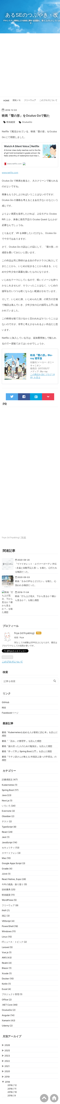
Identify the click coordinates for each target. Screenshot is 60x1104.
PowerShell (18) (10, 926)
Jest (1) (6, 837)
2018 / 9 (12, 1095)
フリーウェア (30, 100)
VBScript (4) (8, 921)
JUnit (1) (6, 873)
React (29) (7, 832)
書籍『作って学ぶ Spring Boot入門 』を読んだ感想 (27, 751)
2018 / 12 (12, 1085)
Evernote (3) (8, 811)
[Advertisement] (30, 65)
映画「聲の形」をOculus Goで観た (26, 115)
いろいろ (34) (9, 805)
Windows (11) (9, 931)
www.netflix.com (10, 172)
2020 (7, 1071)
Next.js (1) (7, 800)
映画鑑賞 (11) (8, 894)
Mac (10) (6, 858)
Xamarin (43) (8, 1020)
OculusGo (27, 122)
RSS (4, 707)
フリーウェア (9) (10, 905)
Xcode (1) (7, 973)
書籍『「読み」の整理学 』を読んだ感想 (21, 741)
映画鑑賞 (10, 122)
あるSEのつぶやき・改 (31, 15)
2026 (7, 1045)
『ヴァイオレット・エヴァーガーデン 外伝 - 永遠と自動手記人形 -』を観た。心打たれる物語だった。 (36, 567)
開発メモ (17, 100)
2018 (7, 1081)
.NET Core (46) (10, 1004)
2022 (7, 1061)
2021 (7, 1066)
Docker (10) (8, 978)
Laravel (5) (7, 947)
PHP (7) (6, 910)
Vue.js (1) (7, 952)
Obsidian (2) (8, 816)
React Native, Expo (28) (14, 879)
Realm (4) (7, 963)
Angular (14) (8, 1015)
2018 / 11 (12, 1088)
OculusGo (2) (9, 1010)
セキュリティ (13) (10, 847)
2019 (7, 1076)
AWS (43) (7, 957)
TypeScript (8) (9, 826)
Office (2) (7, 999)
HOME (6, 100)
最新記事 (8, 723)
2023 (7, 1055)
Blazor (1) (7, 968)
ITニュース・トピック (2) (14, 941)
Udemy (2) (7, 1025)
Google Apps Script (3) (13, 863)
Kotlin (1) (6, 983)
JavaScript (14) (9, 842)
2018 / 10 (12, 1092)
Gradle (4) (7, 868)
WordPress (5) (9, 900)
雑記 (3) (6, 915)
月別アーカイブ (12, 1036)
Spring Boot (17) (10, 790)
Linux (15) (7, 936)
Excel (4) (6, 989)
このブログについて (48, 100)
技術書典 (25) (8, 889)
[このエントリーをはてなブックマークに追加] (36, 396)
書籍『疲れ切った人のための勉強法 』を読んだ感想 (27, 746)
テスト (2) (7, 821)
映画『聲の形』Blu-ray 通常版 (41, 357)
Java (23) (6, 795)
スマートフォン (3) (11, 853)
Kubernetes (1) (9, 784)
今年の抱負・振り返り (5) (14, 884)
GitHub (5, 702)
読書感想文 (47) (10, 779)
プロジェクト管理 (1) (12, 994)
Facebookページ (10, 712)
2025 (7, 1050)
